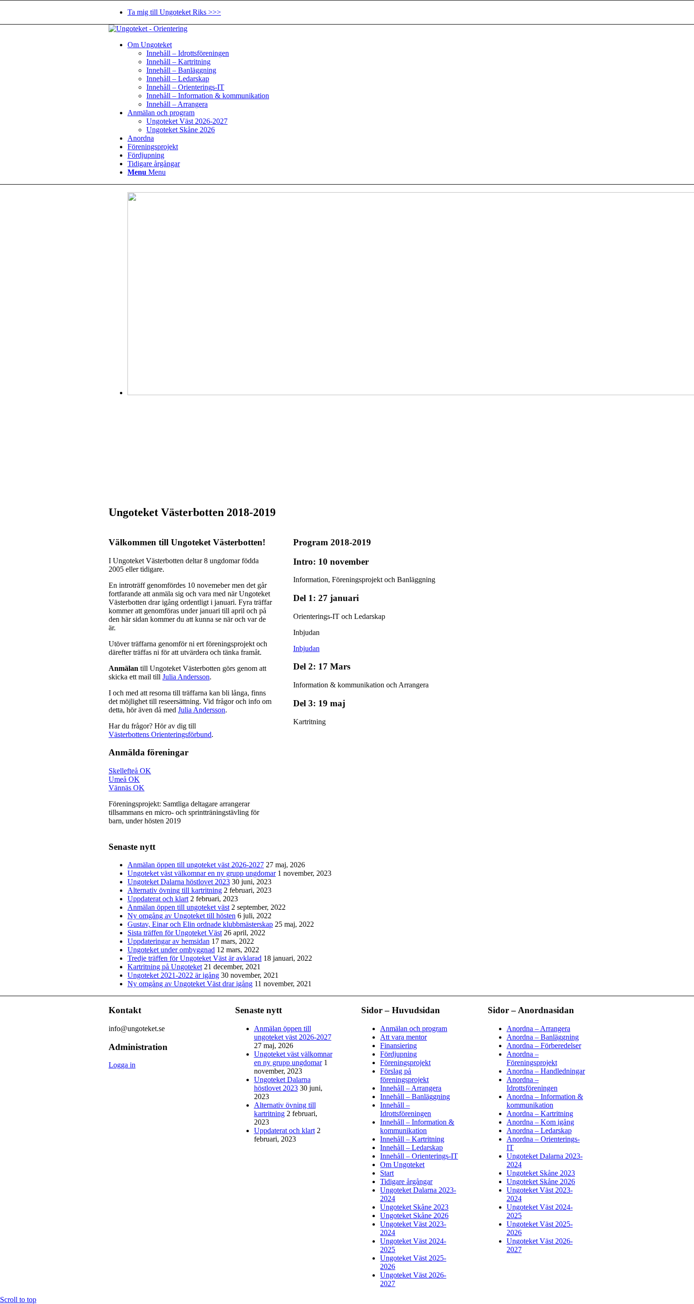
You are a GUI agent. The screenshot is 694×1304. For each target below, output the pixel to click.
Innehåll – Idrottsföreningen (405, 1109)
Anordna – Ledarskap (539, 1130)
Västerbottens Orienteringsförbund (160, 734)
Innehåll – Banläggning (415, 1096)
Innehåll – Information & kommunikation (417, 1126)
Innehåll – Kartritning (412, 1139)
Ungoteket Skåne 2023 (414, 1207)
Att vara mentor (403, 1037)
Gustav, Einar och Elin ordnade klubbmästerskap (200, 924)
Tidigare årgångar (406, 1181)
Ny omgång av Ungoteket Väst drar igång (190, 984)
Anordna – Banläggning (543, 1037)
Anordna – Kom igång (540, 1122)
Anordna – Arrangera (538, 1029)
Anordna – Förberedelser (544, 1046)
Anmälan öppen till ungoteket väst (178, 907)
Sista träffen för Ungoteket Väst (174, 933)
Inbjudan (306, 648)
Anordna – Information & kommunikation (545, 1100)
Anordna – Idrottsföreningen (532, 1083)
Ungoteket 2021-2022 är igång (173, 975)
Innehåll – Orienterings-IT (419, 1156)
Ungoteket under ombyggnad (171, 950)
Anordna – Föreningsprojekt (532, 1058)
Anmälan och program (413, 1029)
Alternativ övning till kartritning (174, 890)
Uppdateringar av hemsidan (168, 941)
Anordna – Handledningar (546, 1071)
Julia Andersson (186, 677)
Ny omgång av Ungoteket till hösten (181, 916)
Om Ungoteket (402, 1164)
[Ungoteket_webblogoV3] (148, 29)
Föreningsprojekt (405, 1062)
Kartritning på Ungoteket (164, 967)
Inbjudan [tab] (306, 632)
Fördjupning (398, 1054)
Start (387, 1173)
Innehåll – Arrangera (410, 1088)
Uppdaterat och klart (157, 899)
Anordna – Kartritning (540, 1113)
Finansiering (398, 1046)
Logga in (122, 1065)
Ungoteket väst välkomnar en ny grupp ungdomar (201, 873)
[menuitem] (356, 12)
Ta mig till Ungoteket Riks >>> (174, 12)
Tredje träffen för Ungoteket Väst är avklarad (194, 958)
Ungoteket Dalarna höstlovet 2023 (178, 882)
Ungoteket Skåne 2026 (414, 1215)
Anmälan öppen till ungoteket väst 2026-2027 (195, 865)
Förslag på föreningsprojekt (404, 1075)
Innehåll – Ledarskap (411, 1147)
